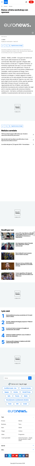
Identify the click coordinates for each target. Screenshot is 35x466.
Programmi (21, 434)
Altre (2, 449)
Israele (25, 403)
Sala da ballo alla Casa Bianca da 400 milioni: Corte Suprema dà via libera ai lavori (14, 139)
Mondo (10, 6)
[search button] (30, 378)
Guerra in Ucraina (26, 388)
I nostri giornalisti (5, 437)
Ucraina (16, 392)
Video (2, 434)
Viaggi (3, 431)
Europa (3, 420)
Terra (19, 424)
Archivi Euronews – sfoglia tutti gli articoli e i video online (25, 439)
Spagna (7, 392)
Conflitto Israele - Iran (10, 388)
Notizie (5, 6)
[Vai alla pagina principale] (6, 2)
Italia (9, 396)
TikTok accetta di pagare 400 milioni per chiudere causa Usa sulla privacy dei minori (14, 134)
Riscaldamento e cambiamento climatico (17, 400)
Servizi (3, 445)
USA (17, 403)
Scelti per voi (7, 230)
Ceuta (9, 403)
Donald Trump (26, 392)
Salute (25, 396)
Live (31, 2)
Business (3, 424)
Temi (2, 417)
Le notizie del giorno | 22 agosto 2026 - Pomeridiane (15, 144)
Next (2, 427)
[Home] (1, 6)
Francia (17, 396)
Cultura (20, 431)
